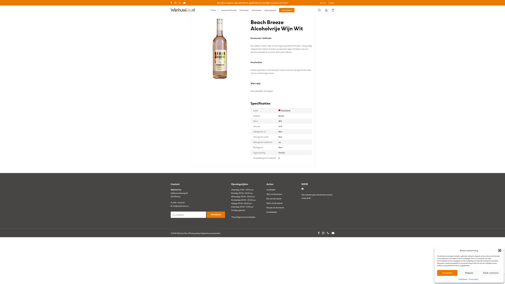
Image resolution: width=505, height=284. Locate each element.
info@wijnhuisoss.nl (181, 206)
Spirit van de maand (274, 203)
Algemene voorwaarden (210, 233)
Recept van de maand (275, 207)
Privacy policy (474, 279)
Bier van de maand (273, 198)
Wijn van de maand (274, 194)
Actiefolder (271, 189)
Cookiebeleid (462, 279)
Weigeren (469, 273)
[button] (499, 250)
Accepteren (447, 273)
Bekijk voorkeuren (491, 273)
